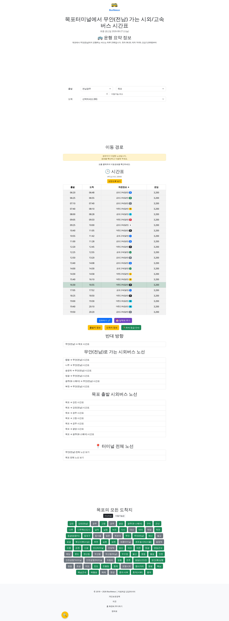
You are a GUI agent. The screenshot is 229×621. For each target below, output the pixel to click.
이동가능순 (120, 516)
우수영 (125, 554)
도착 (70, 99)
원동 (143, 554)
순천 (77, 547)
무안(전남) (139, 535)
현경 (112, 572)
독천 (158, 529)
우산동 (97, 554)
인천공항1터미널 (74, 560)
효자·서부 (123, 572)
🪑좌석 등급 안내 (131, 327)
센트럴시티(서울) (143, 541)
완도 (77, 554)
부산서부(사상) (82, 541)
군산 (157, 523)
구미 (149, 523)
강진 (71, 523)
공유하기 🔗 (104, 320)
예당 (68, 554)
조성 (78, 566)
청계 (116, 566)
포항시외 (126, 566)
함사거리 (139, 566)
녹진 (114, 529)
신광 (86, 547)
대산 (132, 529)
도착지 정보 (111, 327)
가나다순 (108, 516)
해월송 (94, 572)
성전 (113, 541)
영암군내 (158, 547)
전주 (128, 560)
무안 (127, 535)
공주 (112, 523)
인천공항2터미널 (94, 560)
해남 (159, 566)
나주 (71, 529)
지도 (87, 566)
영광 (147, 547)
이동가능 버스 (117, 94)
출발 (70, 88)
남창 (106, 529)
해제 (104, 572)
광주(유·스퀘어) (134, 523)
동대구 (87, 535)
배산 (150, 535)
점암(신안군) (141, 560)
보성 (69, 541)
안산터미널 (98, 547)
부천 (96, 541)
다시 (123, 529)
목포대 (117, 535)
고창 (103, 523)
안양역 (111, 547)
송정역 (159, 541)
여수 (130, 547)
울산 (135, 554)
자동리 (110, 560)
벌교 (159, 535)
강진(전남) (83, 523)
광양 (121, 523)
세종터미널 (125, 541)
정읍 (70, 566)
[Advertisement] (88, 64)
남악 (97, 529)
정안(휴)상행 (157, 560)
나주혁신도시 (84, 529)
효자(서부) (137, 572)
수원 (69, 547)
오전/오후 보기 (114, 181)
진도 (96, 566)
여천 (138, 547)
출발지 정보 (95, 327)
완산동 (86, 554)
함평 (150, 566)
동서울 (98, 535)
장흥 (120, 560)
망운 (108, 535)
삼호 (105, 541)
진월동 (106, 566)
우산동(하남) (111, 554)
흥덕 (149, 572)
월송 (152, 554)
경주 (95, 523)
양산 (121, 547)
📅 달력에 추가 (123, 320)
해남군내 (82, 572)
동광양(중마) (74, 535)
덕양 (149, 529)
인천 (161, 554)
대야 (140, 529)
